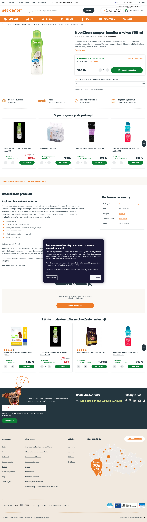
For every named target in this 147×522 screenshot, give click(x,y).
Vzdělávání (5, 457)
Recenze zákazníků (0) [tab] (36, 181)
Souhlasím (96, 278)
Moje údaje (71, 452)
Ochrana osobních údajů (33, 457)
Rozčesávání (123, 219)
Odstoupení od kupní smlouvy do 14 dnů (38, 447)
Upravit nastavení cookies (41, 518)
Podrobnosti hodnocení (107, 36)
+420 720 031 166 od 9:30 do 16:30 (66, 3)
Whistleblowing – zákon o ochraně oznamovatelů (41, 487)
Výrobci (27, 467)
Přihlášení (71, 457)
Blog (33, 3)
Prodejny (12, 3)
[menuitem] (13, 19)
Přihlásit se (9, 421)
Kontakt (4, 467)
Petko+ (4, 3)
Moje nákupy (72, 447)
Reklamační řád (30, 472)
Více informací (80, 50)
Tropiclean (99, 90)
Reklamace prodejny (32, 477)
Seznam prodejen (7, 462)
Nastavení (51, 278)
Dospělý (122, 214)
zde (47, 272)
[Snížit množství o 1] (100, 70)
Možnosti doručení (137, 58)
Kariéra (4, 452)
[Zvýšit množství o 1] (107, 70)
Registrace (142, 3)
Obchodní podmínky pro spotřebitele (37, 452)
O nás (4, 447)
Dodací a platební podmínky (34, 482)
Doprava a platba (23, 3)
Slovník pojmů (6, 482)
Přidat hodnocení (75, 305)
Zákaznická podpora (8, 472)
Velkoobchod (42, 3)
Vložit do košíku (129, 70)
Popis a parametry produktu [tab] (13, 181)
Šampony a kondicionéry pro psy (130, 204)
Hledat (88, 10)
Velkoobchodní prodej (32, 462)
